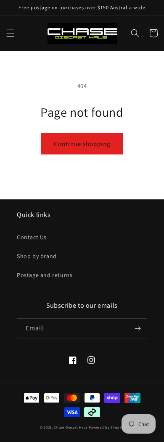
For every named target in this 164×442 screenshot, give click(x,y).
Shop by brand (37, 256)
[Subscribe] (137, 328)
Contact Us (32, 237)
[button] (10, 33)
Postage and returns (44, 275)
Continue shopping (82, 144)
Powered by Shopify (106, 427)
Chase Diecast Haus (70, 427)
